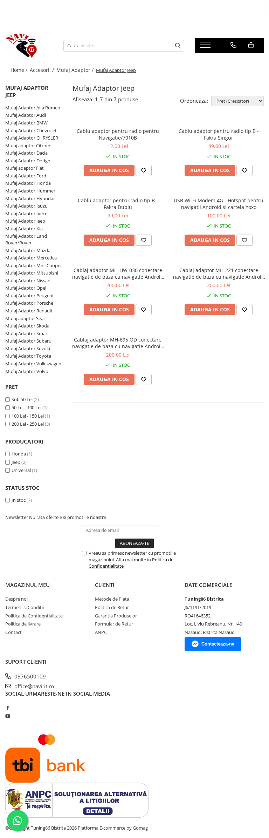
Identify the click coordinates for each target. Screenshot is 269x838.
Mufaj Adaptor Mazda (27, 250)
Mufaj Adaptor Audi (25, 115)
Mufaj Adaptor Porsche (29, 303)
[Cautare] (178, 46)
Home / (20, 70)
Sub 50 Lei (22, 399)
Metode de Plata (112, 599)
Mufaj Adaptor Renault (29, 311)
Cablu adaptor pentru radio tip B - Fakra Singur (219, 134)
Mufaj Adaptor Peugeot (29, 295)
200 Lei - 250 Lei (28, 424)
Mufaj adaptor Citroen (28, 145)
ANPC (101, 632)
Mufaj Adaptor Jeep (25, 221)
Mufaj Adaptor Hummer (30, 191)
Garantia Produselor (116, 616)
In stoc (19, 500)
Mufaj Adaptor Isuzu (26, 206)
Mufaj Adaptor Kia (24, 228)
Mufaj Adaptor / (75, 70)
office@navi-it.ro (33, 686)
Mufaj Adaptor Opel (25, 288)
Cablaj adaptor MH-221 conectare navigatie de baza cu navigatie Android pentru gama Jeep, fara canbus (218, 273)
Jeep (16, 462)
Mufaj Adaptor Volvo (26, 371)
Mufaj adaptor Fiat (24, 168)
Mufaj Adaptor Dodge (27, 160)
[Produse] (206, 47)
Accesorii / (42, 70)
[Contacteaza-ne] (233, 45)
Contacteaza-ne (217, 644)
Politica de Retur (112, 607)
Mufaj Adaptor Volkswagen (33, 363)
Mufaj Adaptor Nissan (27, 280)
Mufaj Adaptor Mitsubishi (31, 273)
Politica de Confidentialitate (34, 616)
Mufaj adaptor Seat (25, 318)
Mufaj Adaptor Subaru (28, 341)
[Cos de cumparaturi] (250, 45)
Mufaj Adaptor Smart (27, 333)
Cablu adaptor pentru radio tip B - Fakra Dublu (118, 203)
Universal (21, 470)
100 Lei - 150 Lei (28, 416)
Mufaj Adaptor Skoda (27, 326)
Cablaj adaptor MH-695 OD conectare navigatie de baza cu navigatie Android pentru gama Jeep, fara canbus (118, 343)
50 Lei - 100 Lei (26, 407)
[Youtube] (7, 716)
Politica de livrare (23, 624)
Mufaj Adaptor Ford (25, 176)
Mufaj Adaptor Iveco (26, 213)
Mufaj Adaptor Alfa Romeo (32, 107)
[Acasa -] (29, 45)
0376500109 (29, 676)
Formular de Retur (114, 624)
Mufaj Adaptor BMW (26, 123)
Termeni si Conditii (24, 607)
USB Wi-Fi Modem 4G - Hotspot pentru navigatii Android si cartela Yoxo (218, 203)
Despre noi (16, 599)
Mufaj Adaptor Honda (28, 183)
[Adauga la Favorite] (144, 170)
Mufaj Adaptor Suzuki (27, 348)
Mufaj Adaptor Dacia (26, 153)
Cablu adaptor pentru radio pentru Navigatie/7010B (118, 134)
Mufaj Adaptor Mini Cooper (33, 265)
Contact (13, 632)
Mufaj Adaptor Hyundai (29, 198)
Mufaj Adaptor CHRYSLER (31, 138)
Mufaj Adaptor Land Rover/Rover (26, 239)
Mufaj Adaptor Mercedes (31, 258)
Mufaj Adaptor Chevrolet (31, 130)
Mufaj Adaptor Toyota (28, 356)
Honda (19, 454)
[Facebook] (7, 708)
